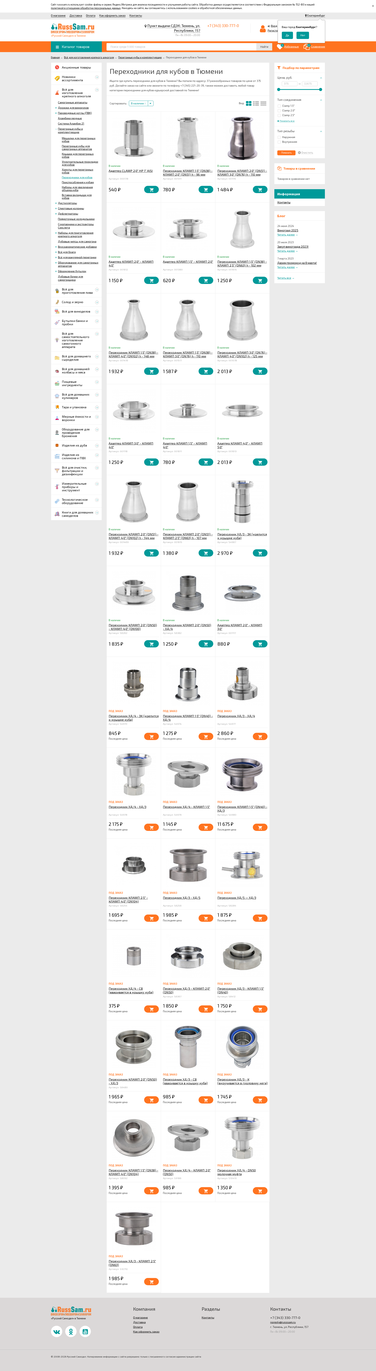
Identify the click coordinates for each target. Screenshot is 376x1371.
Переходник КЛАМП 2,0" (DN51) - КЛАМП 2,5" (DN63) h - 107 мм (188, 536)
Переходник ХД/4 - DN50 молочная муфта (236, 1172)
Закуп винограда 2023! (293, 246)
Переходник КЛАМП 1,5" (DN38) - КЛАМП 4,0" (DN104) (133, 1172)
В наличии (138, 103)
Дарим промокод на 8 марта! (297, 263)
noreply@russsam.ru (283, 1322)
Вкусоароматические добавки (77, 246)
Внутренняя (289, 141)
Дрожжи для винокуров (73, 107)
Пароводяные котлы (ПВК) (75, 113)
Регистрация (276, 30)
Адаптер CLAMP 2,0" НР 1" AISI (131, 171)
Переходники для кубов (77, 177)
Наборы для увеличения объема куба (77, 188)
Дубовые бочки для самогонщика (70, 278)
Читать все (284, 277)
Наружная (288, 137)
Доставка (76, 15)
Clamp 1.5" (288, 105)
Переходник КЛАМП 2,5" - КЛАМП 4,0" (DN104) (128, 899)
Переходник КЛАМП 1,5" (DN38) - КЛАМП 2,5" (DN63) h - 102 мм (242, 263)
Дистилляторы (67, 203)
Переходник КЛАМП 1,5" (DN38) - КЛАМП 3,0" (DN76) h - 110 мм (187, 354)
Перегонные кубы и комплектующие (70, 130)
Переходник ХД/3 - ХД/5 (181, 897)
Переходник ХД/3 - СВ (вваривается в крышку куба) (185, 1081)
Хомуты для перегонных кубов (77, 171)
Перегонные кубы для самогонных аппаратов (77, 147)
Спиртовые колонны (71, 208)
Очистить (307, 152)
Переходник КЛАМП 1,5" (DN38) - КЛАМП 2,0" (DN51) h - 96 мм (187, 172)
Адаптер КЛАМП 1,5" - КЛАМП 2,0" (188, 261)
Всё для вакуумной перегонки (77, 257)
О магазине (58, 15)
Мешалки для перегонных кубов (78, 139)
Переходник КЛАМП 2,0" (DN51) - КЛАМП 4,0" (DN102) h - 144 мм (133, 536)
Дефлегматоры (68, 213)
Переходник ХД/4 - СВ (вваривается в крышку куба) (131, 990)
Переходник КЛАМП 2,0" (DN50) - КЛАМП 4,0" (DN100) (133, 627)
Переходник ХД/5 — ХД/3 (236, 897)
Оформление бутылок (72, 271)
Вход (274, 25)
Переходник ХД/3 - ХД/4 (236, 716)
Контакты (135, 15)
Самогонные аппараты (72, 102)
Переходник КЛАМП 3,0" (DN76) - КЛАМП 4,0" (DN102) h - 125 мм (242, 354)
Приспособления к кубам (78, 182)
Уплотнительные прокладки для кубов (80, 163)
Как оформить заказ (112, 15)
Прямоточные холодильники (76, 219)
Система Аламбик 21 (71, 123)
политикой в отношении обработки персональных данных (86, 8)
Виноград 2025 (287, 230)
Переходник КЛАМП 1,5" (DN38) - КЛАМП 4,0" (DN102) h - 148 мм (133, 354)
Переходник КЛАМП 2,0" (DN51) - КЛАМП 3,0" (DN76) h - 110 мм (242, 172)
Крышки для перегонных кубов (78, 155)
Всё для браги (67, 252)
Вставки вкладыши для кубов (77, 196)
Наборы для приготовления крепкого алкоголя (75, 234)
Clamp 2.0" (288, 110)
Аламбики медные (70, 118)
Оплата (90, 15)
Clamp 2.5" (288, 115)
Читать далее (286, 234)
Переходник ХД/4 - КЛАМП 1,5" (186, 807)
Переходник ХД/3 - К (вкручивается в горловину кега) (242, 1081)
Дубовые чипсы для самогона (77, 241)
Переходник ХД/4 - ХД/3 (127, 807)
